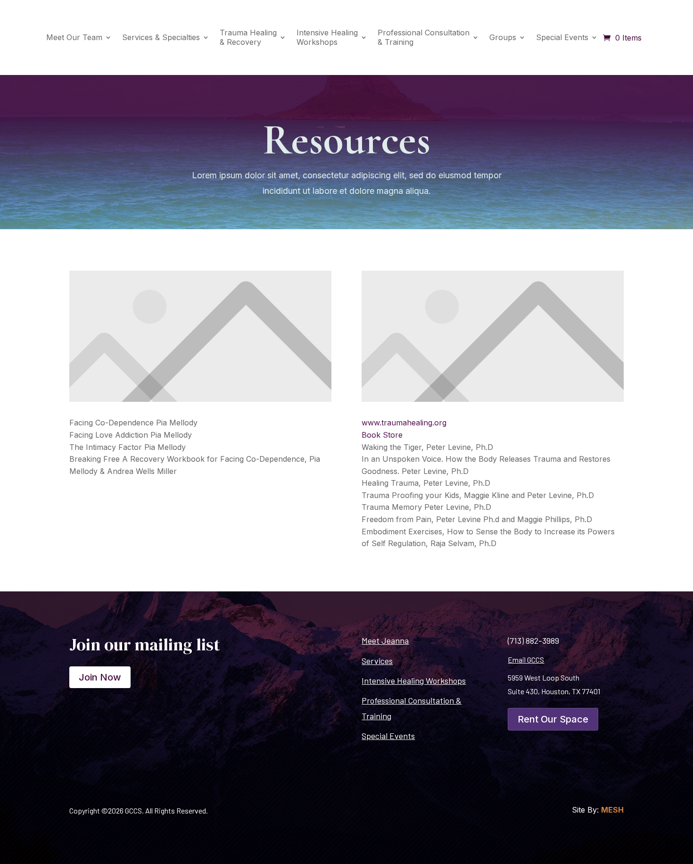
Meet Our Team (74, 37)
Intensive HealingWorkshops (327, 37)
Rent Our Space (553, 719)
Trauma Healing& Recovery (248, 37)
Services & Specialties (161, 37)
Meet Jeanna (385, 640)
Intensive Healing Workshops (414, 680)
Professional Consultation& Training (424, 37)
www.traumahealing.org (404, 422)
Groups (502, 37)
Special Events (562, 37)
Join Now (100, 677)
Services (377, 661)
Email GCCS (526, 659)
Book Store (382, 435)
